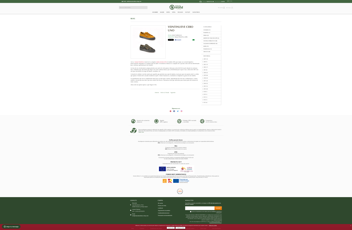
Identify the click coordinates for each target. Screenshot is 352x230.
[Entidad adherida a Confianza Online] (171, 191)
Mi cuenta (160, 203)
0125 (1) (205, 94)
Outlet (187, 12)
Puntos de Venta (162, 205)
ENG (231, 1)
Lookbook (160, 208)
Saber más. (141, 132)
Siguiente (172, 92)
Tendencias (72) (207, 49)
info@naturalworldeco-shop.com (134, 1)
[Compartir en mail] (193, 39)
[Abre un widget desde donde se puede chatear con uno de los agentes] (11, 227)
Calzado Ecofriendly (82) (210, 43)
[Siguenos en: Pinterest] (170, 111)
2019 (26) (206, 75)
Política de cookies (213, 225)
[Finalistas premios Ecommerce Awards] (180, 191)
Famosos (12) (206, 32)
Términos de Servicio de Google (215, 222)
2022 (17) (206, 67)
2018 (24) (206, 78)
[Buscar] (145, 7)
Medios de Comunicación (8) (211, 38)
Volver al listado (164, 92)
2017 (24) (206, 80)
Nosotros (196, 12)
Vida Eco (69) (206, 51)
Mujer (162, 12)
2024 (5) (205, 61)
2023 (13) (206, 64)
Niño (168, 12)
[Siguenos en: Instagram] (181, 111)
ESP (228, 1)
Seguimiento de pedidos (164, 210)
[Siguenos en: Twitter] (178, 111)
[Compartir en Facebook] (178, 39)
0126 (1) (205, 91)
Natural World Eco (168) (181, 37)
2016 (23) (206, 83)
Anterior (157, 92)
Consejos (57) (206, 30)
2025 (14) (206, 59)
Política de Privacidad (215, 221)
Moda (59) (206, 46)
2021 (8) (205, 70)
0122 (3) (205, 99)
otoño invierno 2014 (161, 62)
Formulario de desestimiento (165, 215)
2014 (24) (206, 89)
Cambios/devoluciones (163, 213)
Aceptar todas (171, 227)
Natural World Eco (139, 62)
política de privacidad (218, 219)
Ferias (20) (206, 35)
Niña (173, 12)
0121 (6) (205, 102)
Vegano (180, 12)
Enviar (218, 208)
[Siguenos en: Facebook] (174, 111)
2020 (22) (206, 72)
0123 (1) (205, 97)
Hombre (155, 12)
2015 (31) (206, 86)
